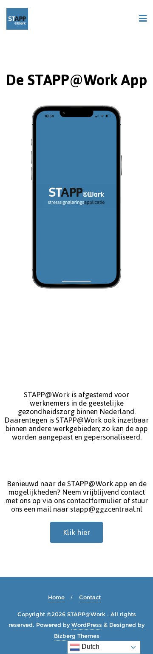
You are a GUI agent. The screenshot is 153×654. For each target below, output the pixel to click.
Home (56, 597)
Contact (90, 597)
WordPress (86, 624)
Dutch (89, 646)
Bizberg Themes (76, 635)
